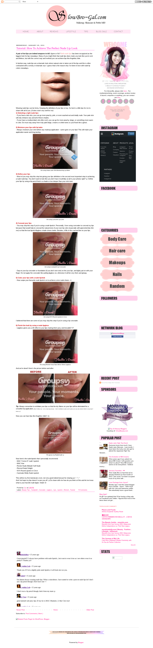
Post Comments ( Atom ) (34, 613)
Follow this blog (117, 336)
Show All (133, 545)
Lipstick (60, 490)
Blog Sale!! (103, 494)
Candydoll (34, 490)
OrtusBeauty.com (122, 431)
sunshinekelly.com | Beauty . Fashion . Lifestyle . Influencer (116, 530)
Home (55, 610)
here (125, 91)
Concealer (42, 490)
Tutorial (72, 490)
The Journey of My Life (111, 538)
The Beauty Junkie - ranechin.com (115, 522)
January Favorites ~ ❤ (117, 470)
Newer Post (20, 610)
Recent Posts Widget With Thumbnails (111, 382)
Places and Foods (109, 510)
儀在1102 (105, 515)
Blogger (80, 642)
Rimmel (66, 490)
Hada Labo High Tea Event (118, 443)
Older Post (90, 610)
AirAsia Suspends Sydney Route (112, 511)
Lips (55, 490)
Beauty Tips (26, 490)
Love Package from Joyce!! (118, 482)
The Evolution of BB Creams (119, 457)
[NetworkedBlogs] (117, 333)
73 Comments (82, 490)
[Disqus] (55, 521)
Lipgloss (50, 490)
